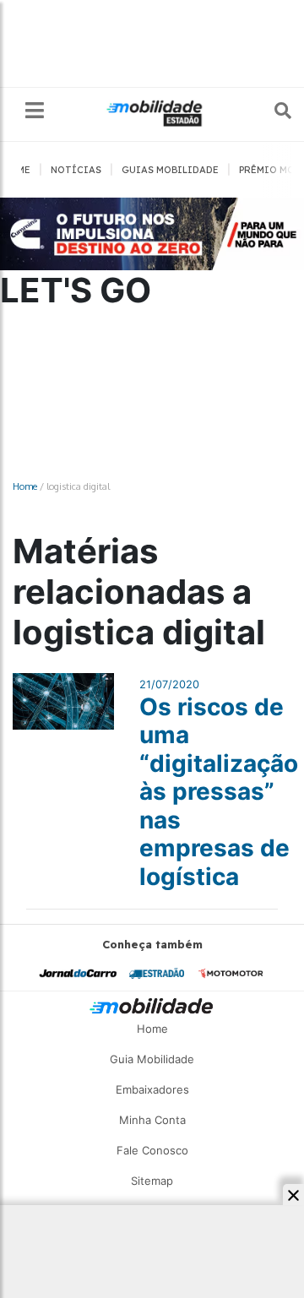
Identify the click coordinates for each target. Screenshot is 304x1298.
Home (25, 486)
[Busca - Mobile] (271, 110)
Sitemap (152, 1180)
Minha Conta (152, 1120)
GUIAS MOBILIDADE (170, 170)
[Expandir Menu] (35, 111)
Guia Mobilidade (152, 1059)
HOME (16, 170)
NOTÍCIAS (76, 170)
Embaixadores (152, 1089)
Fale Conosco (152, 1150)
